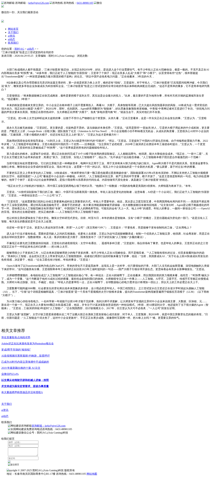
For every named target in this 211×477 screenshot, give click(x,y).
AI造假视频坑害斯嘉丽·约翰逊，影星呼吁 (25, 355)
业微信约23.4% (10, 374)
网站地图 (92, 473)
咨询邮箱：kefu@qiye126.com (48, 425)
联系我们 (13, 42)
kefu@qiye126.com (38, 2)
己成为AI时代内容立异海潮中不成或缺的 (25, 361)
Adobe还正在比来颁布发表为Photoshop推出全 (27, 343)
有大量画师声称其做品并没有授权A (22, 392)
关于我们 (13, 32)
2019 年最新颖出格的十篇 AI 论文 (20, 367)
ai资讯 (11, 35)
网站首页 (13, 29)
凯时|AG (19, 48)
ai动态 (11, 39)
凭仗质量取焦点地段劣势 (15, 337)
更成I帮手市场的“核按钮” (16, 349)
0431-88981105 (85, 2)
